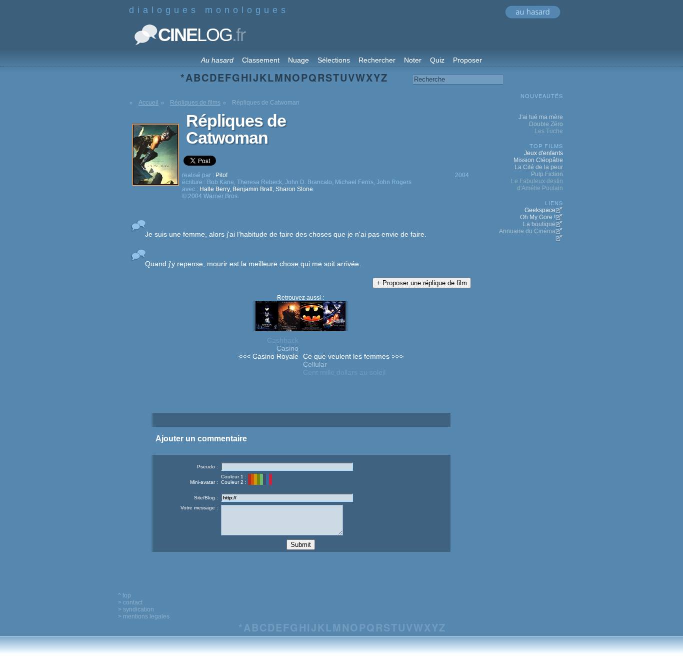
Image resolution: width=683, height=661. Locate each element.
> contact (130, 602)
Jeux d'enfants (543, 153)
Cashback (282, 340)
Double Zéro (546, 124)
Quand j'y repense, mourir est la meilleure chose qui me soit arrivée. (253, 264)
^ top (124, 595)
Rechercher (377, 60)
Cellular (315, 364)
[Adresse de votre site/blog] (287, 497)
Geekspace (540, 210)
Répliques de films (195, 102)
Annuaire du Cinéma (527, 231)
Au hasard (217, 60)
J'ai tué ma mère (540, 117)
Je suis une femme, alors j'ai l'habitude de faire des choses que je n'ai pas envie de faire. (285, 234)
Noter (413, 60)
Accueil (148, 102)
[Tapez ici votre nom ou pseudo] (287, 466)
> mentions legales (144, 616)
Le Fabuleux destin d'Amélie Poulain (537, 185)
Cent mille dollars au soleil (344, 372)
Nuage (298, 60)
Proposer (467, 60)
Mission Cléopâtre (538, 160)
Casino (287, 348)
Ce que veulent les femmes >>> (353, 356)
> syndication (136, 609)
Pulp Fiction (547, 174)
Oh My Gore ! (538, 217)
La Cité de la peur (538, 167)
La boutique (539, 224)
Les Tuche (548, 131)
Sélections (334, 60)
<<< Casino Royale (268, 356)
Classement (261, 60)
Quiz (437, 60)
